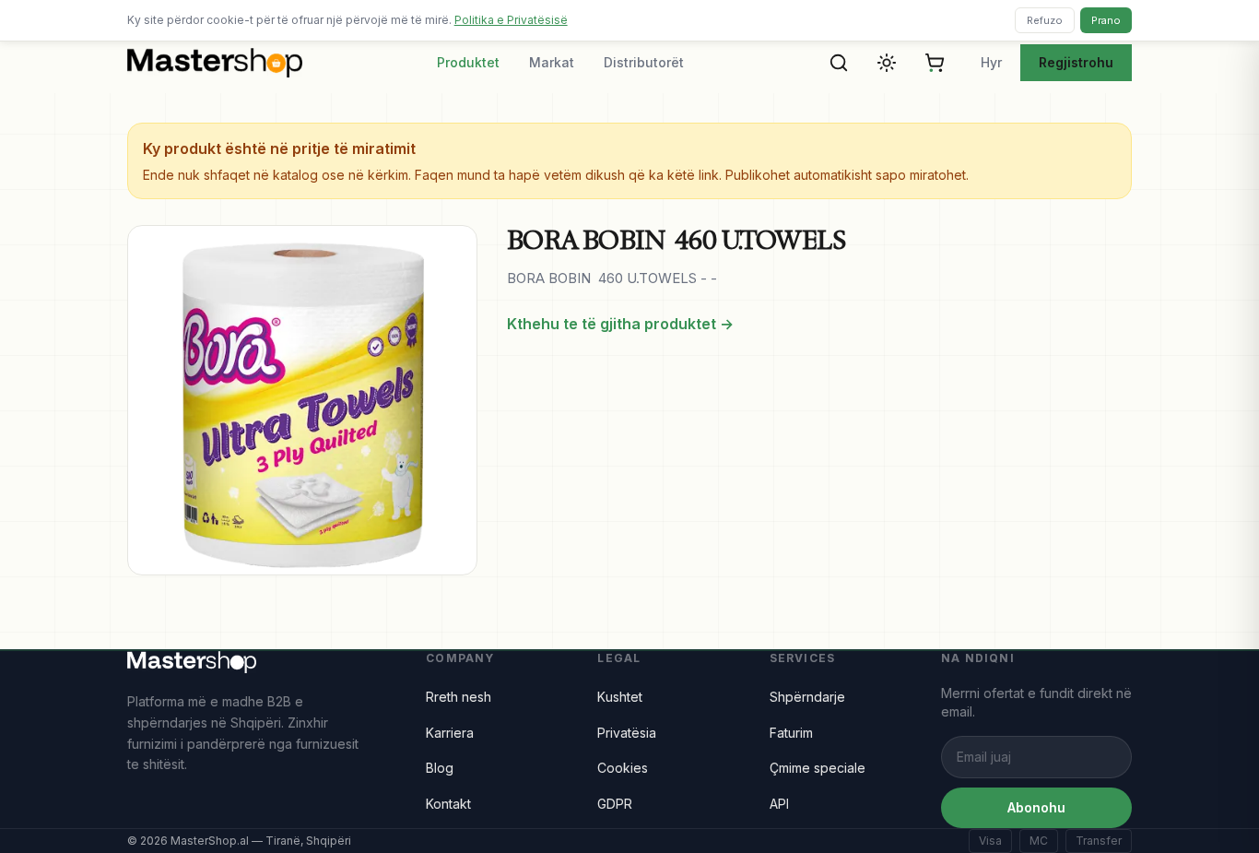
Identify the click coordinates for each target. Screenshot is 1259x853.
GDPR (614, 804)
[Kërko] (838, 62)
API (779, 804)
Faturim (791, 732)
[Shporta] (934, 62)
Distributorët (644, 62)
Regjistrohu (1076, 62)
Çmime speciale (817, 768)
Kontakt (448, 804)
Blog (439, 768)
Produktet (468, 62)
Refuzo (1045, 20)
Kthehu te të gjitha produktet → (620, 323)
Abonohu (1036, 807)
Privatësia (626, 732)
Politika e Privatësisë (511, 20)
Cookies (622, 768)
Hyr (991, 62)
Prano (1106, 20)
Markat (551, 62)
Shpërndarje (807, 697)
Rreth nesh (458, 697)
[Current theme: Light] (886, 62)
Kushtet (619, 697)
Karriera (450, 732)
